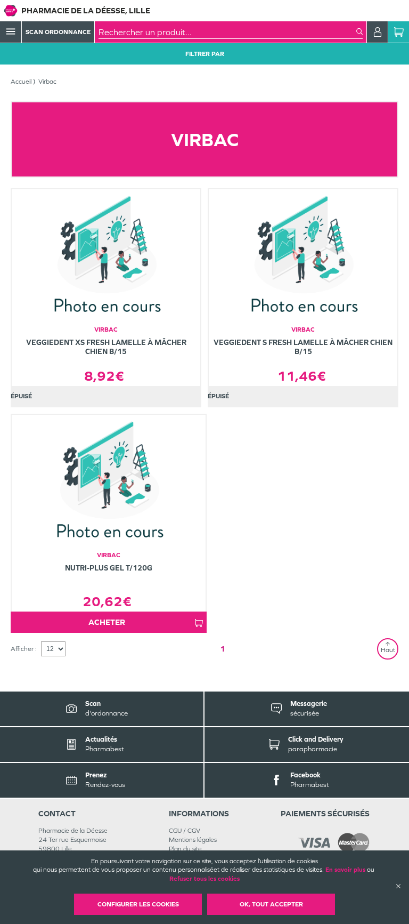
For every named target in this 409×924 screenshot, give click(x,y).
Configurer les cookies (138, 904)
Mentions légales (193, 839)
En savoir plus (345, 869)
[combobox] (227, 32)
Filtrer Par (204, 54)
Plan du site (185, 849)
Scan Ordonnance (58, 32)
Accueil (21, 81)
